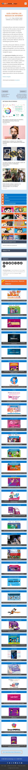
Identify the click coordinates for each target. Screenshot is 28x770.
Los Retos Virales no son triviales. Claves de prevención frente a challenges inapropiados (14, 164)
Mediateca (7, 200)
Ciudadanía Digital (18, 18)
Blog (13, 18)
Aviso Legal (3, 765)
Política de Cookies (22, 765)
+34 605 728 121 (19, 758)
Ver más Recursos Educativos (12, 752)
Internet (20, 19)
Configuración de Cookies (13, 767)
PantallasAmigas (6, 270)
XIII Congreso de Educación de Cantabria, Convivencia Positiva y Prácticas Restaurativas (13, 121)
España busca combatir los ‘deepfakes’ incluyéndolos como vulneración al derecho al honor (14, 142)
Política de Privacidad (11, 765)
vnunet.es (17, 80)
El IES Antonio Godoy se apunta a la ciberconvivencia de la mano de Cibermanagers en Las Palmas (12, 185)
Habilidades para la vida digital (12, 19)
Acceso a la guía (6, 76)
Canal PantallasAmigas (10, 203)
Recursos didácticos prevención (10, 245)
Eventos (7, 198)
